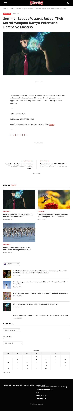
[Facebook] (5, 84)
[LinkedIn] (5, 94)
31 (46, 368)
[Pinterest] (5, 99)
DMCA (38, 393)
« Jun (4, 372)
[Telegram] (5, 123)
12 (65, 359)
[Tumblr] (5, 109)
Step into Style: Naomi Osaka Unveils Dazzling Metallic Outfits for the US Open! (41, 315)
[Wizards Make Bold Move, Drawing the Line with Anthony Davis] (19, 199)
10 (46, 359)
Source (51, 124)
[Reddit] (5, 113)
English (9, 263)
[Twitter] (5, 89)
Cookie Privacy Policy (44, 390)
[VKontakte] (5, 118)
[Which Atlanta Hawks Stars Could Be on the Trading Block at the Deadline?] (54, 199)
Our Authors (29, 385)
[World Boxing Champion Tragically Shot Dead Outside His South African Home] (7, 296)
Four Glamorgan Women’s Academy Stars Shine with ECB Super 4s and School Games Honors (40, 283)
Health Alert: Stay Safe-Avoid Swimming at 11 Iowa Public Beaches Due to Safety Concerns (19, 166)
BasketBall (7, 13)
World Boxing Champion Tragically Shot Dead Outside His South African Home (40, 293)
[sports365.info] (36, 3)
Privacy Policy (41, 396)
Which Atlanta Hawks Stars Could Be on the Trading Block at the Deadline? (53, 215)
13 (8, 362)
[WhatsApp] (5, 128)
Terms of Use (41, 398)
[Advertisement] (39, 86)
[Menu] (5, 3)
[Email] (5, 104)
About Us (7, 385)
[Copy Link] (5, 133)
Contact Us (17, 385)
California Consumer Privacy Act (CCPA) (51, 387)
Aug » (9, 372)
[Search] (68, 3)
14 (17, 362)
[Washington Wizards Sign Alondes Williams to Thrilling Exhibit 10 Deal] (19, 232)
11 (55, 359)
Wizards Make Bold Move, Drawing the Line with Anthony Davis (18, 215)
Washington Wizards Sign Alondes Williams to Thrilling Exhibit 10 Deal (17, 248)
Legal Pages (40, 385)
